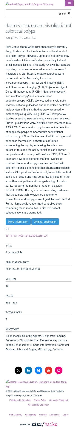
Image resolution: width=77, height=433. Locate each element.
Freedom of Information (19, 399)
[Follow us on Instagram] (58, 370)
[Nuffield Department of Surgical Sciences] (29, 2)
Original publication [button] (45, 221)
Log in (65, 414)
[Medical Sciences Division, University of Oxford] (38, 383)
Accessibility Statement (38, 404)
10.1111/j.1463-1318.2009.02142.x (26, 235)
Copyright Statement (58, 399)
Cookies (43, 414)
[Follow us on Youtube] (49, 370)
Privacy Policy (39, 399)
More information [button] (18, 221)
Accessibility (30, 414)
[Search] (69, 13)
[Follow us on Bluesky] (39, 370)
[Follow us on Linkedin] (29, 370)
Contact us (55, 414)
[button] (69, 3)
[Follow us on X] (19, 370)
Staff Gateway (15, 414)
